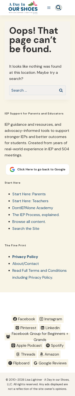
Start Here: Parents (29, 193)
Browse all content (28, 221)
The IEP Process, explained (35, 214)
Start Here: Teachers (30, 200)
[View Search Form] (58, 7)
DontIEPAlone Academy (32, 207)
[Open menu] (48, 8)
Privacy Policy (25, 256)
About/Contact (25, 263)
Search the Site (25, 228)
